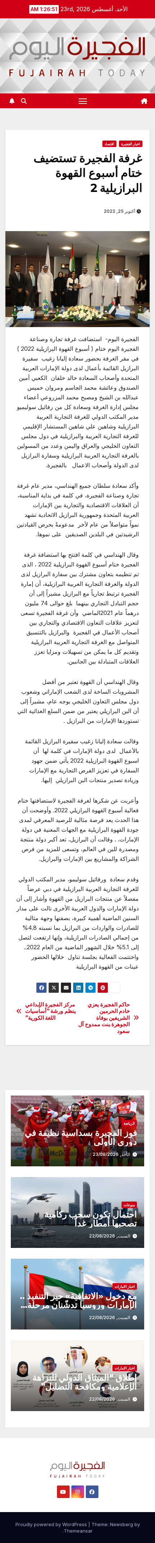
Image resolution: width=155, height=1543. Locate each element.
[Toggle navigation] (83, 101)
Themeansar (78, 1531)
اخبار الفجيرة (130, 144)
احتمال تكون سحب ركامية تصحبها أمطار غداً (90, 1219)
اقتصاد (109, 144)
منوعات (129, 1205)
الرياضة (129, 1123)
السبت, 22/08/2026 (109, 1236)
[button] (24, 101)
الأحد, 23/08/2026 (111, 1154)
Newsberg (121, 1524)
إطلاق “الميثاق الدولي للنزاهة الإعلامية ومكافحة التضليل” (84, 1382)
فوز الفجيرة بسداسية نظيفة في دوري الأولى (81, 1137)
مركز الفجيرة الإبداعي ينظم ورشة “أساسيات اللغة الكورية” (50, 1011)
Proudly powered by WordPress (51, 1524)
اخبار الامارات (125, 1286)
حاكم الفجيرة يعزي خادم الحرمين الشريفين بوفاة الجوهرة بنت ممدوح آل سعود (104, 1017)
